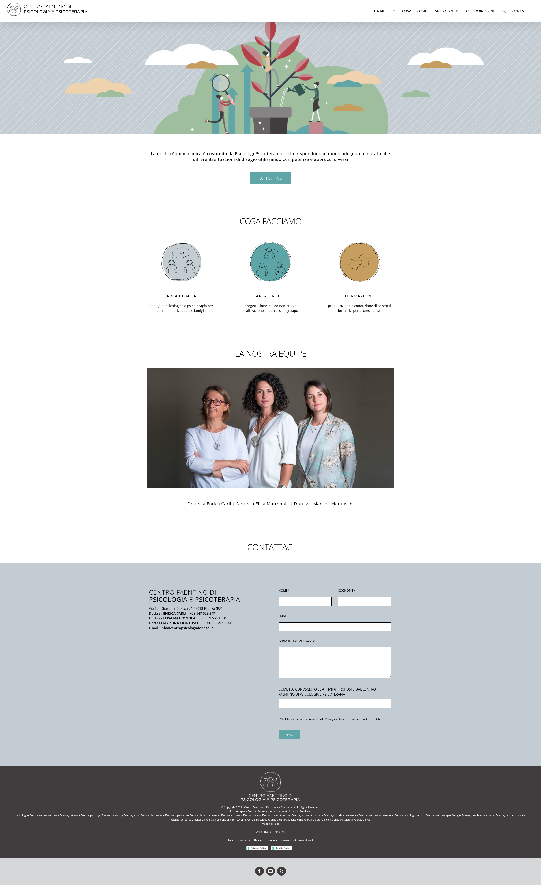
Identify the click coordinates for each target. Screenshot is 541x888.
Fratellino (279, 831)
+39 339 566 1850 (212, 618)
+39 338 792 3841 (217, 623)
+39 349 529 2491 (203, 613)
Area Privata (263, 831)
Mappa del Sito (270, 823)
